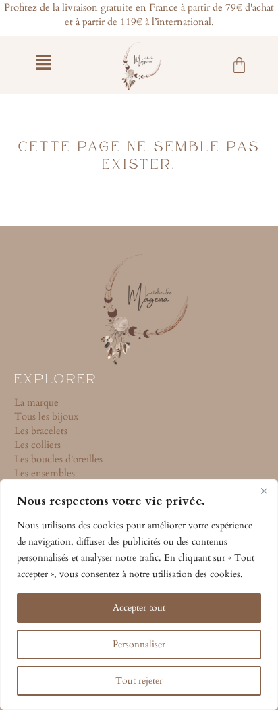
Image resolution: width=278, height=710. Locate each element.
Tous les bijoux (46, 416)
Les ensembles (44, 473)
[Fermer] (264, 491)
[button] (43, 64)
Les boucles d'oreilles (58, 459)
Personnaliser (139, 644)
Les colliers (37, 445)
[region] (139, 594)
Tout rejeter (139, 680)
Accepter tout (139, 607)
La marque (36, 402)
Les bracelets (40, 430)
